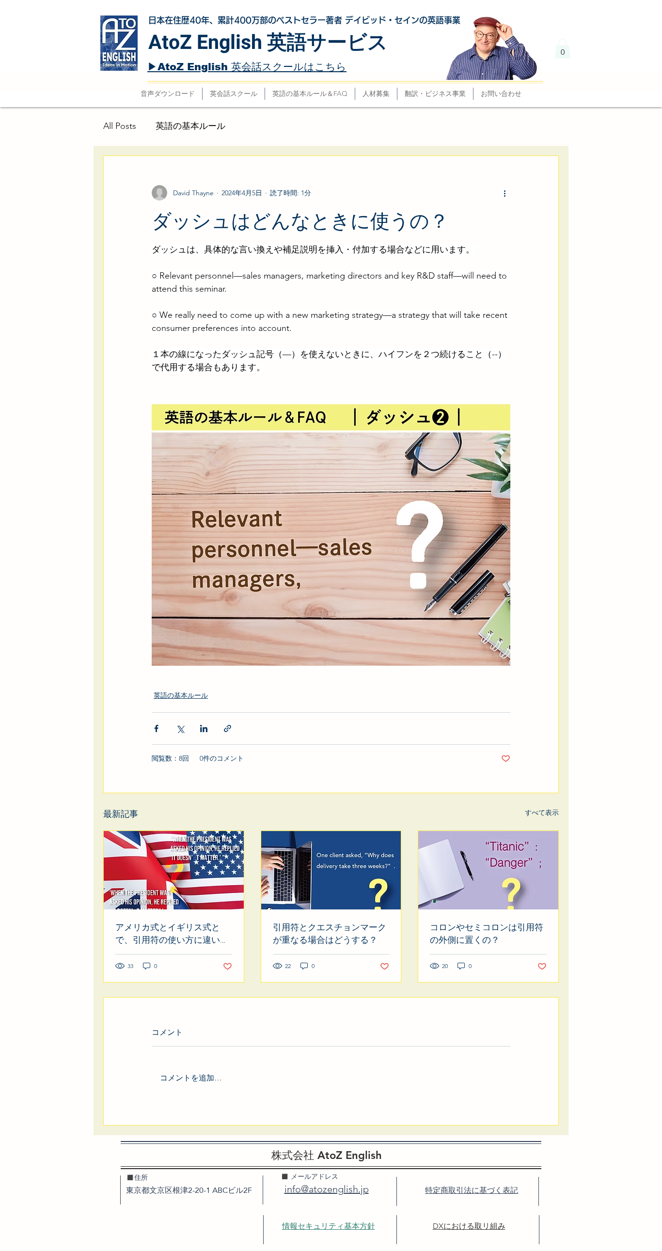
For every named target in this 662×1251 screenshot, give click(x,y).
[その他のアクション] (504, 193)
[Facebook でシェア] (156, 728)
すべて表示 (542, 812)
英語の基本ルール (190, 126)
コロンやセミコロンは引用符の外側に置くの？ (486, 933)
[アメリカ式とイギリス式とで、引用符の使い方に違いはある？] (174, 870)
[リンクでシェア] (227, 728)
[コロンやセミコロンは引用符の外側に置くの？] (488, 870)
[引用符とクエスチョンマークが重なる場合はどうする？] (331, 870)
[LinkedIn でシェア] (203, 728)
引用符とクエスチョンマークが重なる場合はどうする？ (329, 933)
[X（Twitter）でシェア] (180, 728)
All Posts (119, 126)
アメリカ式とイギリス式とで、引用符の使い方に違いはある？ (172, 933)
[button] (562, 49)
